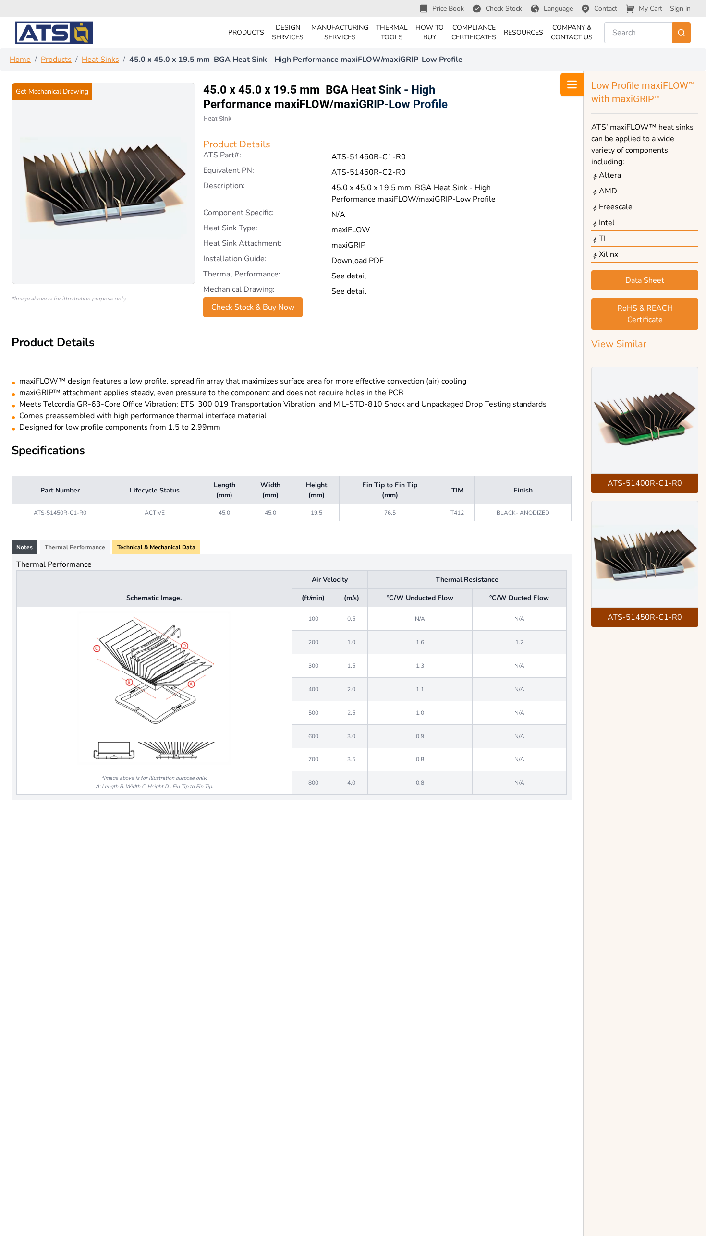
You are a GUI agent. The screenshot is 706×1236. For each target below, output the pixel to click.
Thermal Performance (75, 547)
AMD (608, 191)
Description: (224, 186)
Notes (24, 547)
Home (20, 59)
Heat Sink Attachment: (242, 244)
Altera (610, 175)
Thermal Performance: (241, 274)
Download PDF (357, 260)
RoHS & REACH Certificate (645, 314)
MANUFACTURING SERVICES (339, 32)
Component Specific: (238, 213)
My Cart (650, 8)
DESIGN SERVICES (288, 32)
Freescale (616, 207)
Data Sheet (644, 280)
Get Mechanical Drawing (52, 91)
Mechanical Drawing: (239, 290)
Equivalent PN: (228, 171)
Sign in (680, 8)
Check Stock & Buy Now (252, 307)
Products (56, 59)
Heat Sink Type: (230, 228)
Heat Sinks (100, 59)
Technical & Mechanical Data (156, 547)
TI (602, 238)
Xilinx (608, 254)
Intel (607, 222)
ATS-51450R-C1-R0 (645, 617)
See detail (348, 276)
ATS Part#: (222, 155)
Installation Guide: (235, 259)
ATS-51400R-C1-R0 (645, 483)
